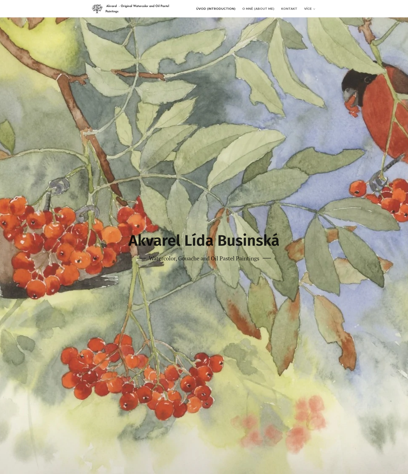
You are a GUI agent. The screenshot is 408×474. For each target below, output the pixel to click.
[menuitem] (217, 8)
